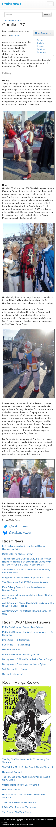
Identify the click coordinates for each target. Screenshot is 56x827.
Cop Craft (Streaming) (12, 673)
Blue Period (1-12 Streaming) (16, 644)
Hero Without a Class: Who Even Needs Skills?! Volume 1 (24, 796)
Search (47, 14)
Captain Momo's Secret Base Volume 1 (20, 784)
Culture (40, 42)
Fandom (41, 48)
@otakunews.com (20, 532)
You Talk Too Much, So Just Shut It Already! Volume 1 (27, 767)
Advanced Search (12, 20)
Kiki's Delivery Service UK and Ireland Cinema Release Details (24, 589)
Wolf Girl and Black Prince (14, 668)
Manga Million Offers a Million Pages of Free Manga (26, 577)
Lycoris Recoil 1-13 (11, 649)
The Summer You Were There (16, 812)
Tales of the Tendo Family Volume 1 (19, 802)
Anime (40, 39)
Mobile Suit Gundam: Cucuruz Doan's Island (23, 627)
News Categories (43, 33)
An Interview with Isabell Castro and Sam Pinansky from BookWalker (26, 571)
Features (41, 51)
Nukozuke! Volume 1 (12, 789)
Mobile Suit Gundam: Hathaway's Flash (20, 654)
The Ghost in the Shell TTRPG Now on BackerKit (25, 582)
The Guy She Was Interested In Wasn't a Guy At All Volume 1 (26, 761)
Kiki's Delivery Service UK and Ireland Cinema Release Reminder (24, 547)
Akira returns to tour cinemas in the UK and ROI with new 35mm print (27, 596)
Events (40, 45)
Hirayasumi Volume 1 (12, 771)
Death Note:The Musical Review (17, 553)
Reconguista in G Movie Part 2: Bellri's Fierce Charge (27, 659)
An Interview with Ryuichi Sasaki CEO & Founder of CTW (26, 612)
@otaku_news (18, 526)
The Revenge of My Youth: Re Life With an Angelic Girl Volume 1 (26, 778)
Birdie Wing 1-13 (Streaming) (16, 639)
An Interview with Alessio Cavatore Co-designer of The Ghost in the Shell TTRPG (28, 604)
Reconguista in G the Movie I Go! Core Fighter (24, 664)
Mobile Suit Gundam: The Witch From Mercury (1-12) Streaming (27, 633)
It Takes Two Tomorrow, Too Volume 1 (20, 807)
